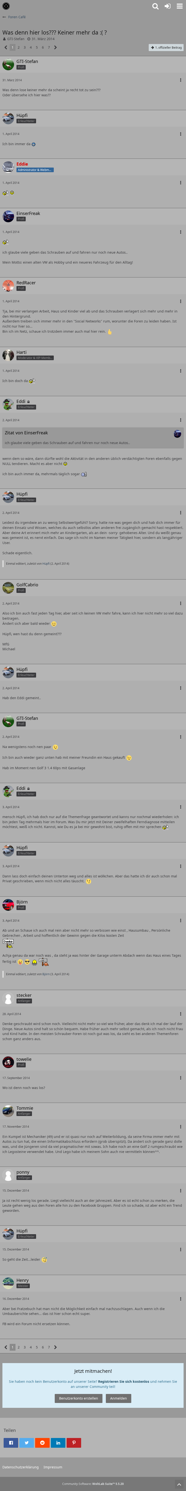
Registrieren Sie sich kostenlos (123, 1381)
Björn (46, 974)
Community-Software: (93, 1484)
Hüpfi (46, 564)
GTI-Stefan (15, 38)
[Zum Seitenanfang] (179, 1484)
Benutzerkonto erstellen (78, 1398)
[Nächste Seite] (55, 47)
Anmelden (118, 1398)
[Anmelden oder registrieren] (167, 6)
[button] (180, 6)
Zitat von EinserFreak (26, 433)
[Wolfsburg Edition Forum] (6, 6)
